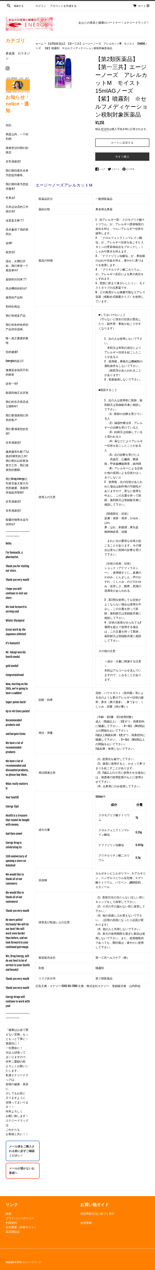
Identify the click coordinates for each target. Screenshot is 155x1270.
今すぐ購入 (122, 156)
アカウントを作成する (63, 5)
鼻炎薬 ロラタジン (18, 55)
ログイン (41, 5)
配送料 (105, 129)
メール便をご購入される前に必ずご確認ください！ (22, 1151)
